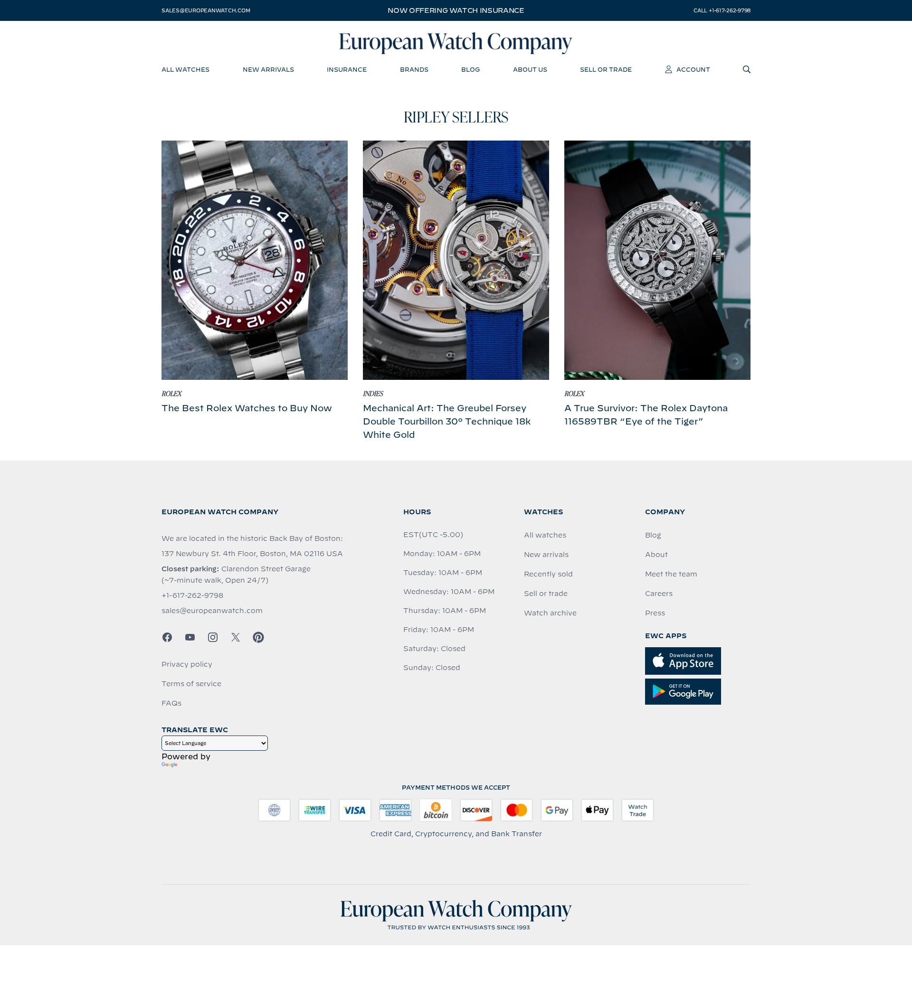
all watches (185, 69)
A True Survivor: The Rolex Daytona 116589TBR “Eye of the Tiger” (646, 414)
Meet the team (671, 574)
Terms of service (191, 684)
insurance (347, 69)
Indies (373, 394)
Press (655, 613)
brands (414, 69)
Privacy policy (187, 664)
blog (470, 69)
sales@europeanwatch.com (206, 10)
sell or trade (606, 69)
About (656, 554)
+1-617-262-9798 (192, 595)
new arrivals (268, 69)
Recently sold (548, 574)
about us (530, 69)
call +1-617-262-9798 (722, 10)
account (693, 69)
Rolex (171, 394)
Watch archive (550, 613)
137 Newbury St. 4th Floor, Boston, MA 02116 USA (252, 553)
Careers (659, 593)
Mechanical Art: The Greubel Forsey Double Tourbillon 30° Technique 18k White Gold (447, 421)
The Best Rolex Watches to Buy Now (247, 408)
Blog (653, 535)
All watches (545, 535)
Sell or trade (546, 593)
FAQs (171, 703)
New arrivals (546, 554)
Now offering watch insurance (456, 10)
